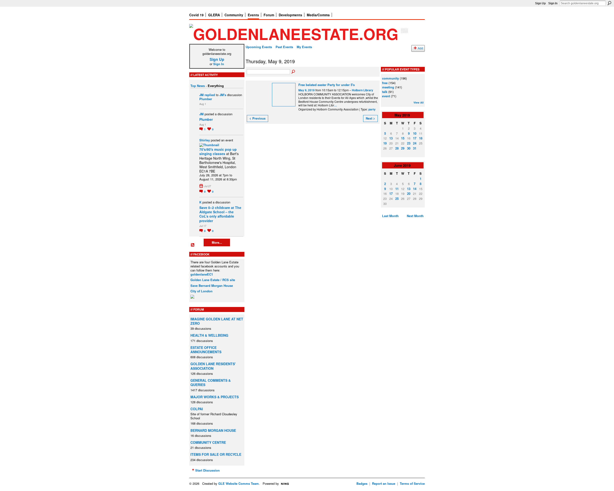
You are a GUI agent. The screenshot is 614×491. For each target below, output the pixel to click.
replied (210, 94)
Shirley (204, 140)
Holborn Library (362, 90)
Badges (361, 483)
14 (414, 188)
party (372, 109)
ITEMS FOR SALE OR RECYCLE (215, 454)
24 (414, 143)
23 (408, 143)
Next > (370, 118)
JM (201, 94)
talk (384, 91)
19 (385, 143)
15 (402, 138)
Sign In (552, 3)
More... (217, 242)
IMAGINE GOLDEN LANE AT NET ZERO (216, 321)
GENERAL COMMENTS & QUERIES (210, 382)
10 (414, 133)
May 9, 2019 (306, 90)
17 (414, 138)
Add (420, 48)
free (385, 83)
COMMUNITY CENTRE (208, 442)
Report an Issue (383, 483)
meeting (388, 87)
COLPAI (196, 408)
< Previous (257, 118)
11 (397, 188)
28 (397, 148)
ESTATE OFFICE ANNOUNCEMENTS (205, 349)
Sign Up (540, 3)
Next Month (415, 216)
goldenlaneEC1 (201, 274)
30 (408, 148)
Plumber (205, 99)
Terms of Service (412, 483)
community (390, 78)
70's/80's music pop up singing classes (218, 151)
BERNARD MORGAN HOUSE (213, 430)
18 (420, 138)
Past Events (284, 47)
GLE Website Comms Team (238, 483)
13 (391, 138)
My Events (304, 47)
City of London (201, 291)
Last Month (390, 216)
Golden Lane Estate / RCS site (212, 279)
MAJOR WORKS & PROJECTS (214, 396)
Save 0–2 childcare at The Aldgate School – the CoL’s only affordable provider (220, 214)
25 (397, 198)
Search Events (293, 72)
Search (609, 3)
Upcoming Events (259, 47)
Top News (197, 85)
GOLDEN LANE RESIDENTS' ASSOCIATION (213, 365)
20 (408, 193)
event (386, 96)
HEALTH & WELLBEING (209, 335)
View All (418, 102)
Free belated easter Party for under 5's (326, 84)
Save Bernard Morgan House (211, 285)
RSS (193, 245)
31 (414, 148)
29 (402, 148)
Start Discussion (207, 470)
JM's (222, 94)
